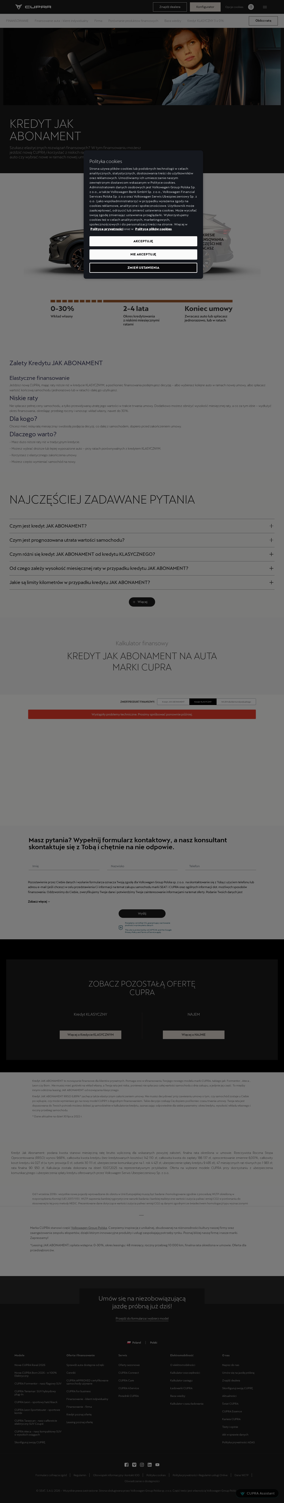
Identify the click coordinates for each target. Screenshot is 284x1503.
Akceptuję (143, 241)
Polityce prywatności (106, 229)
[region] (143, 214)
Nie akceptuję (143, 254)
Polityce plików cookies (153, 229)
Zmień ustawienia (143, 267)
